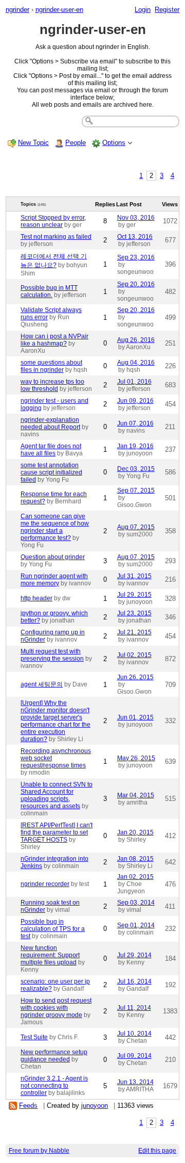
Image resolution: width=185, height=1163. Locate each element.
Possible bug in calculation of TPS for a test (53, 929)
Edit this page (157, 1150)
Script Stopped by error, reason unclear (53, 221)
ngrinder (17, 9)
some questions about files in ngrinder (51, 366)
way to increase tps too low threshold (52, 385)
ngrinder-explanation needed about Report (50, 423)
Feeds (28, 1105)
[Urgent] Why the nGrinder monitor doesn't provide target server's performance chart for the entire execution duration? (55, 721)
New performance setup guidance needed (54, 1056)
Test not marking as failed (56, 236)
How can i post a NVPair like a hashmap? (54, 340)
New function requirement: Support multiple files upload (50, 955)
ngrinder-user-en (59, 9)
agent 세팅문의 (42, 684)
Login (143, 9)
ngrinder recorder (45, 884)
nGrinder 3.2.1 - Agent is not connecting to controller (54, 1085)
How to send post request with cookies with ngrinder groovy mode (56, 1008)
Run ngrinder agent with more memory (54, 579)
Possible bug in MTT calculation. (49, 291)
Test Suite (34, 1037)
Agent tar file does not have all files (51, 450)
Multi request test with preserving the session (52, 655)
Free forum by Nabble (39, 1150)
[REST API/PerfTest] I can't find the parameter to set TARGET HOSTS (56, 832)
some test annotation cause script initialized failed (51, 472)
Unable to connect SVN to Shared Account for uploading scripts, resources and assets (56, 795)
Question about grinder (53, 557)
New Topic (33, 142)
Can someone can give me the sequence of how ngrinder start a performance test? (55, 527)
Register (167, 9)
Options (113, 142)
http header (36, 598)
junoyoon (94, 1105)
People (75, 142)
